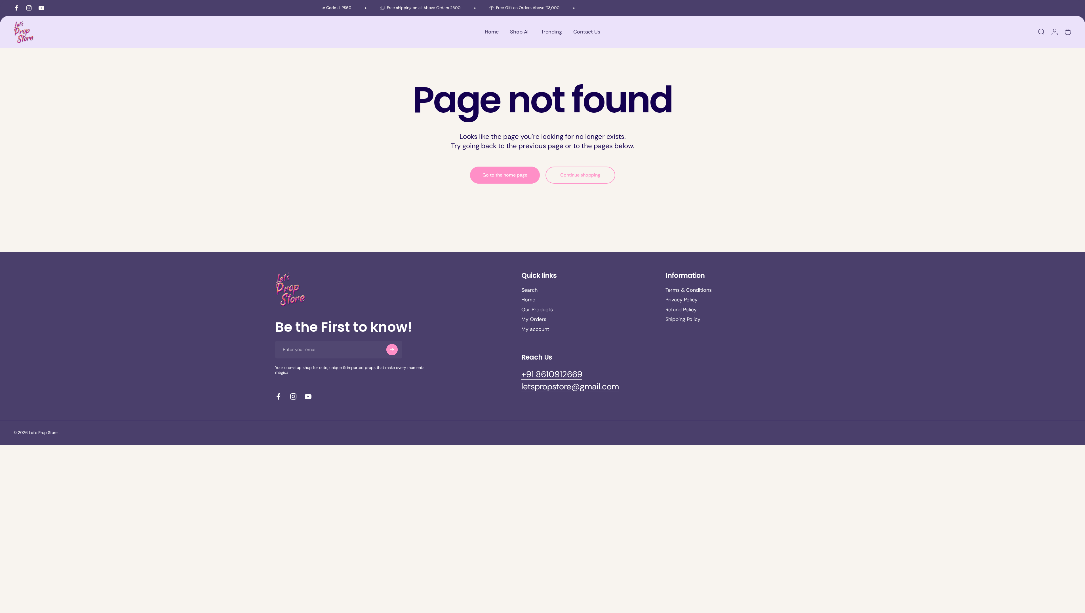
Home (528, 300)
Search (529, 290)
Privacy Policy (681, 300)
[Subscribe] (392, 349)
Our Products (537, 309)
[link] (551, 374)
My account (535, 329)
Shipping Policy (682, 319)
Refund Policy (681, 309)
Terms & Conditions (688, 290)
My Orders (533, 319)
